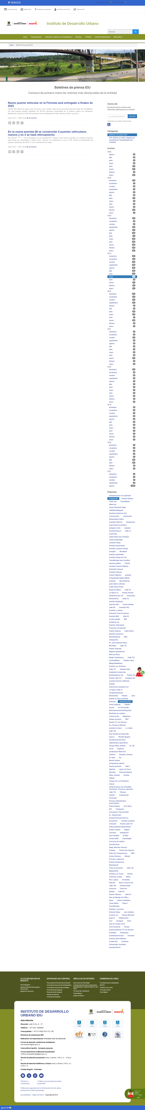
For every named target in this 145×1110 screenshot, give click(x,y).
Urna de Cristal (105, 990)
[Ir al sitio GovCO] (5, 1108)
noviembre (122, 183)
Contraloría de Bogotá (54, 990)
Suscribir (132, 116)
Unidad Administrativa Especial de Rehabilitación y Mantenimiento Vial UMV (85, 986)
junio (122, 160)
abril (122, 166)
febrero (122, 172)
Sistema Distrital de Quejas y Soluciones (30, 988)
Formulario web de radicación (43, 1038)
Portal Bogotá (25, 985)
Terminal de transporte (81, 991)
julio (122, 157)
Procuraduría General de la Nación (58, 983)
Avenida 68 (32, 118)
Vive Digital (104, 992)
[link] (23, 1075)
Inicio (11, 45)
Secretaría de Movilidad (81, 983)
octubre (122, 186)
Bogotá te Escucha (27, 991)
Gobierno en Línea (106, 987)
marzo (122, 169)
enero (122, 175)
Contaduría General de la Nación (58, 987)
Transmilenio (77, 993)
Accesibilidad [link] (25, 1095)
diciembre (122, 180)
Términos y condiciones (25, 1082)
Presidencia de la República (109, 983)
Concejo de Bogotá (53, 997)
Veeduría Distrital (53, 994)
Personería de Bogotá (54, 992)
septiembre (122, 189)
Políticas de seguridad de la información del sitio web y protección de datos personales (41, 1089)
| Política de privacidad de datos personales (49, 1082)
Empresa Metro (78, 995)
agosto (122, 154)
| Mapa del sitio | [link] (38, 1095)
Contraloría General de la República (59, 985)
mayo (122, 163)
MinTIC (102, 985)
